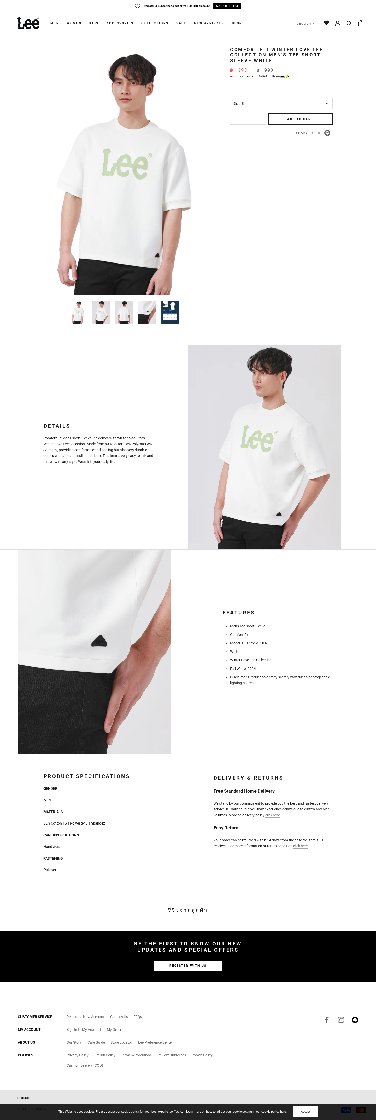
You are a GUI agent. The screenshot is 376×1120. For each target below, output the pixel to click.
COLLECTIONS (154, 23)
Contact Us (119, 1017)
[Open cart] (360, 23)
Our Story (74, 1042)
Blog (237, 23)
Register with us (187, 965)
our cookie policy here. (271, 1111)
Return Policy (104, 1055)
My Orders (115, 1029)
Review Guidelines (172, 1055)
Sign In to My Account (84, 1029)
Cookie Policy (202, 1055)
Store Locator (121, 1042)
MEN (54, 23)
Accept (305, 1111)
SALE (181, 23)
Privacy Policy (78, 1055)
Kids (94, 23)
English (304, 23)
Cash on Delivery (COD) (85, 1065)
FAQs (138, 1017)
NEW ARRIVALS (209, 23)
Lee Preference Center (155, 1042)
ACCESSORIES (120, 23)
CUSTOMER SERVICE (35, 1017)
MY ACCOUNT (29, 1029)
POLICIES (26, 1055)
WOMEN (74, 23)
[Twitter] (319, 132)
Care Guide (96, 1042)
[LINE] (327, 133)
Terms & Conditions (136, 1055)
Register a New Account (85, 1017)
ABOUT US (26, 1042)
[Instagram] (341, 1020)
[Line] (355, 1020)
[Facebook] (312, 132)
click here (272, 815)
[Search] (349, 23)
